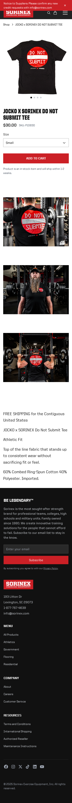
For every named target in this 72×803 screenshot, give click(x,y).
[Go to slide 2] (34, 97)
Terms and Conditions (17, 724)
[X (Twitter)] (20, 766)
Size (6, 134)
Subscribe (36, 560)
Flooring (9, 657)
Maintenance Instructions (20, 746)
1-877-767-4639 (15, 608)
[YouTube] (42, 766)
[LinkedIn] (34, 766)
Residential (11, 664)
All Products (11, 634)
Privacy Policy (50, 568)
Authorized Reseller (16, 739)
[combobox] (36, 142)
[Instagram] (13, 766)
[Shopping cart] (55, 13)
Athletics (9, 642)
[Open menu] (65, 13)
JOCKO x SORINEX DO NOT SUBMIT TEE (38, 24)
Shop (6, 24)
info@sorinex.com (16, 613)
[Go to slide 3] (37, 97)
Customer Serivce (15, 701)
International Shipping (18, 731)
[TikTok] (27, 766)
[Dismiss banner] (65, 5)
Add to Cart (36, 158)
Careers (8, 694)
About (7, 686)
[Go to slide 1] (31, 97)
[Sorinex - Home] (18, 13)
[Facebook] (6, 766)
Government (11, 649)
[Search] (49, 13)
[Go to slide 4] (41, 97)
